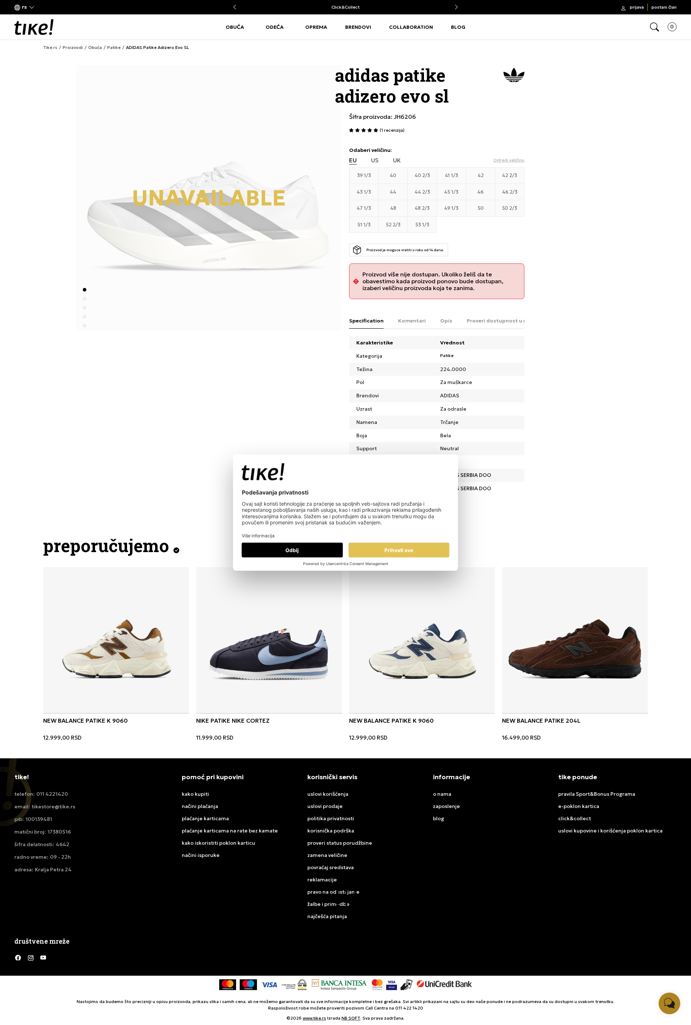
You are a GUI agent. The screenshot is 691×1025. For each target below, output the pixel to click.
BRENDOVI (358, 27)
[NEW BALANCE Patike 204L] (575, 640)
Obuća (95, 47)
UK (397, 160)
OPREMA (316, 27)
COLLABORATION (411, 27)
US (375, 160)
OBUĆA (235, 27)
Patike (114, 47)
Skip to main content (43, 7)
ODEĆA (275, 27)
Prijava (637, 7)
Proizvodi (73, 47)
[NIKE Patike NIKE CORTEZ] (269, 640)
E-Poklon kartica (350, 7)
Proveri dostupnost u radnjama (507, 320)
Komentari (412, 320)
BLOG (458, 27)
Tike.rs (50, 47)
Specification (366, 320)
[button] (24, 7)
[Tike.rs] (34, 27)
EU (353, 160)
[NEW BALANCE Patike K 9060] (116, 640)
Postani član (664, 7)
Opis (446, 320)
